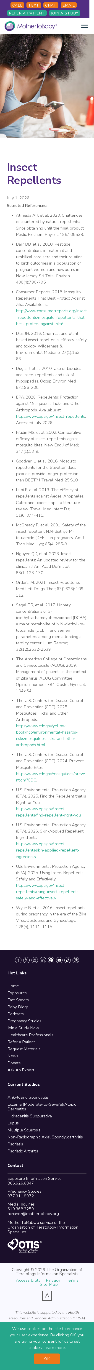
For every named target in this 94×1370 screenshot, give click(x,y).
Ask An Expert (21, 1070)
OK (47, 1358)
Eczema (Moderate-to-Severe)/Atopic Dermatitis (42, 1107)
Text (33, 5)
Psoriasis (15, 1144)
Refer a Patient (27, 13)
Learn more (54, 1347)
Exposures (17, 993)
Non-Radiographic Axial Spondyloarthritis (45, 1137)
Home (13, 986)
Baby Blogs (18, 1007)
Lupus (13, 1123)
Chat (50, 5)
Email (69, 5)
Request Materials (24, 1049)
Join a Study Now (23, 1028)
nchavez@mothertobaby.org (33, 1213)
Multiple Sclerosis (24, 1130)
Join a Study (64, 13)
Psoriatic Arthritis (23, 1151)
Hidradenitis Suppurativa (30, 1116)
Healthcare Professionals (30, 1035)
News (13, 1056)
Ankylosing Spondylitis (28, 1097)
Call (17, 5)
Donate (14, 1063)
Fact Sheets (18, 1000)
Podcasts (16, 1014)
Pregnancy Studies (24, 1021)
